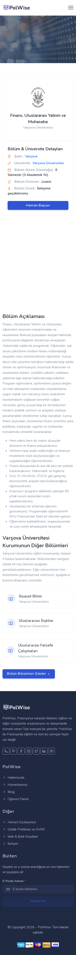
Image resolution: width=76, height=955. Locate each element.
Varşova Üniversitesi (48, 163)
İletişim (12, 843)
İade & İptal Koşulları (22, 836)
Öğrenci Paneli (18, 799)
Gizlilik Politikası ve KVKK (26, 829)
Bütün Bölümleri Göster (27, 673)
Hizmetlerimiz (17, 784)
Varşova (31, 156)
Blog (11, 792)
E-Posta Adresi (14, 881)
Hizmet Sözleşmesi (21, 822)
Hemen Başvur (38, 205)
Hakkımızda (15, 777)
